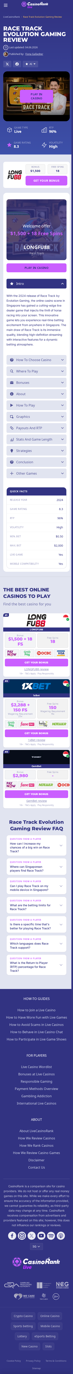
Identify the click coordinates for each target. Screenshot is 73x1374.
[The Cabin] (43, 1301)
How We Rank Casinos (36, 1145)
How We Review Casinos (35, 1138)
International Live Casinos (36, 1103)
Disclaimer (36, 1160)
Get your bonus (46, 180)
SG (33, 1251)
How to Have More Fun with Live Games (35, 1017)
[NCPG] (61, 1290)
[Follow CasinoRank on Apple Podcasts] (60, 1241)
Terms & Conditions (54, 1365)
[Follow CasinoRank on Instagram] (21, 1241)
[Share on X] (7, 64)
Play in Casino (36, 96)
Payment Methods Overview (35, 1089)
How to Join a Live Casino (36, 1010)
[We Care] (23, 1301)
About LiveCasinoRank (36, 1131)
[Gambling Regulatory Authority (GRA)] (17, 1290)
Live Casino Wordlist (35, 1067)
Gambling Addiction (35, 1096)
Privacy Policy (32, 1365)
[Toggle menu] (6, 5)
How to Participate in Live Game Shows (36, 1039)
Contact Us (35, 1167)
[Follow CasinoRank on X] (31, 1241)
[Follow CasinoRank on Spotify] (50, 1241)
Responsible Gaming (36, 1081)
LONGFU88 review (36, 669)
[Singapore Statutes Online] (43, 1290)
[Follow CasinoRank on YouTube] (40, 1241)
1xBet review (35, 740)
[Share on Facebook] (17, 64)
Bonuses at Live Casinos (35, 1074)
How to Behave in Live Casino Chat (36, 1032)
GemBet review (36, 801)
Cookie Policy (13, 1365)
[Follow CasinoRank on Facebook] (11, 1241)
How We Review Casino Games (35, 1153)
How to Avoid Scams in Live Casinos (36, 1024)
